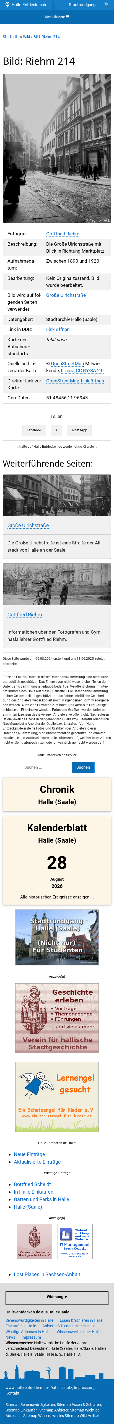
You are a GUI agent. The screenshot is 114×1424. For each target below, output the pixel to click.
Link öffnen (57, 329)
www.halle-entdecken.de (27, 1387)
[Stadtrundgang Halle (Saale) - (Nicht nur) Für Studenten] (57, 968)
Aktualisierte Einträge (37, 1162)
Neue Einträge (29, 1154)
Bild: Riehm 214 (46, 36)
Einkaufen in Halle (21, 1326)
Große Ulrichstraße (66, 295)
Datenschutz (61, 1387)
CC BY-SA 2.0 (90, 370)
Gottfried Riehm (62, 233)
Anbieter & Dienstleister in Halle (68, 1326)
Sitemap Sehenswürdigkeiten (30, 1404)
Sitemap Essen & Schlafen (79, 1404)
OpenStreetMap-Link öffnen (75, 381)
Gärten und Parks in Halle (41, 1199)
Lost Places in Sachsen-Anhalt (47, 1274)
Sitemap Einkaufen (22, 1410)
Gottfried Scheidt (32, 1184)
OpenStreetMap (67, 363)
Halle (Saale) (28, 1207)
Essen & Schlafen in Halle (81, 1320)
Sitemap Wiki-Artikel (82, 1415)
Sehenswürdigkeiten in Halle (29, 1320)
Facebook (34, 430)
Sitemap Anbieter (53, 1410)
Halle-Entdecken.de (28, 4)
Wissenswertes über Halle (78, 1332)
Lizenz (67, 370)
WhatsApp (79, 430)
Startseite (11, 36)
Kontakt (12, 1393)
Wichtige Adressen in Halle (28, 1332)
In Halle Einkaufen (33, 1192)
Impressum (31, 1337)
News (10, 1337)
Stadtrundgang (82, 4)
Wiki (26, 36)
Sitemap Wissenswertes (43, 1415)
